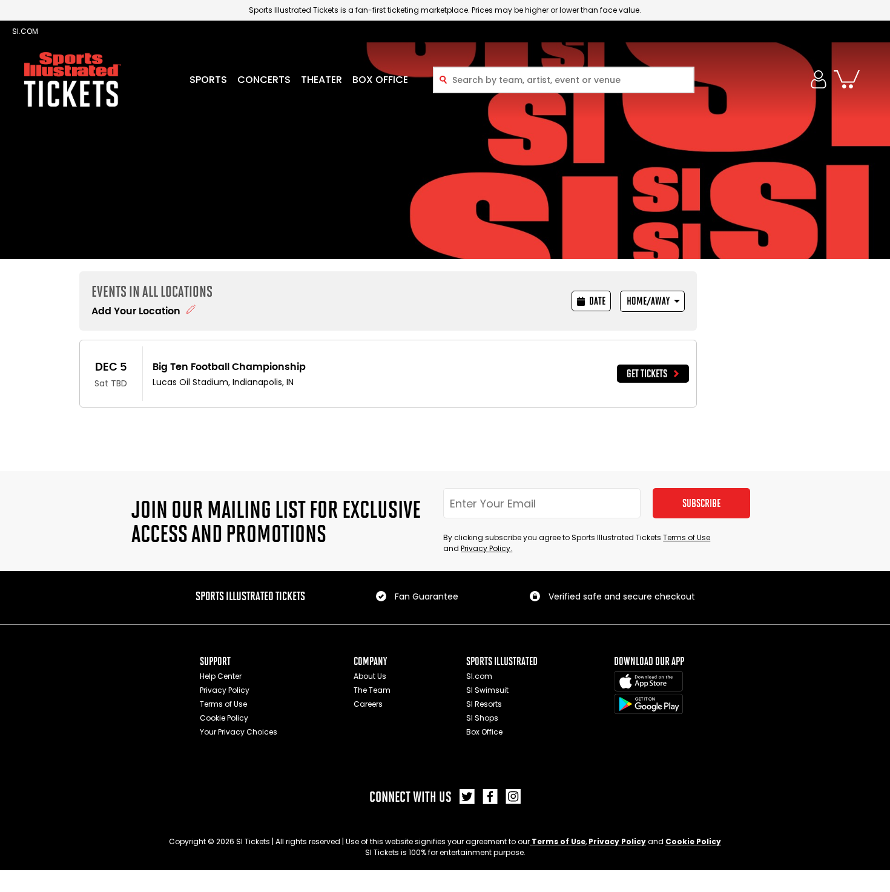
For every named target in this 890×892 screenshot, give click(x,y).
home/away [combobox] (648, 301)
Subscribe (701, 503)
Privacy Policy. (486, 548)
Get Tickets (647, 374)
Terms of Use (686, 537)
